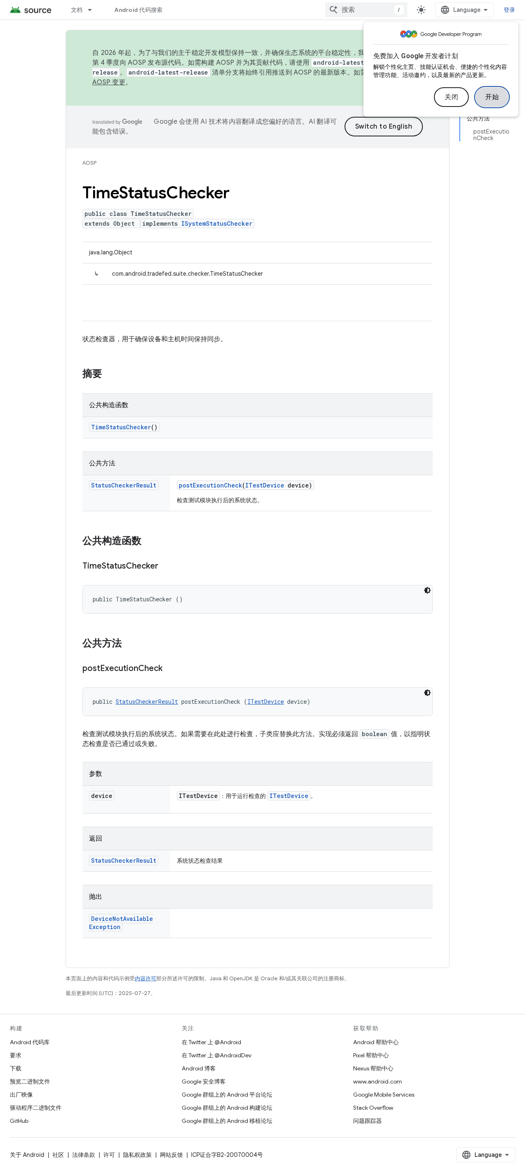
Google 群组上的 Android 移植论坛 (227, 1120)
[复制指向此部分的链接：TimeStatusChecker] (166, 566)
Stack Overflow (373, 1107)
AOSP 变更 (109, 82)
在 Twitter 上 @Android (211, 1042)
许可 (109, 1155)
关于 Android (27, 1155)
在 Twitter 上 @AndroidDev (216, 1055)
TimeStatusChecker (121, 427)
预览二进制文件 (30, 1081)
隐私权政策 (137, 1155)
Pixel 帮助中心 (371, 1055)
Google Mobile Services (383, 1094)
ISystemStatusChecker (216, 223)
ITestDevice (264, 485)
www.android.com (377, 1081)
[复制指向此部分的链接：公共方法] (130, 644)
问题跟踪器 (367, 1120)
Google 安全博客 (204, 1081)
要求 (15, 1055)
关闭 (451, 97)
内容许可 (145, 978)
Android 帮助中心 (376, 1042)
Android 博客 (199, 1068)
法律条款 (83, 1155)
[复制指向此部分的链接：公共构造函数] (150, 541)
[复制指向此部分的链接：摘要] (110, 374)
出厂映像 (21, 1094)
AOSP (89, 162)
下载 (15, 1068)
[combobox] (366, 9)
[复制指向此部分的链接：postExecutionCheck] (170, 669)
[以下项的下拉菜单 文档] (93, 10)
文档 (77, 10)
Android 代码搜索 (138, 10)
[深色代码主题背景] (427, 590)
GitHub (19, 1120)
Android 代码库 (30, 1042)
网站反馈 (171, 1155)
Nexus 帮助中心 (373, 1068)
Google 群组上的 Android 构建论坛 (227, 1107)
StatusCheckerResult (123, 485)
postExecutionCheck (210, 485)
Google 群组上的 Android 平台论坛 (227, 1094)
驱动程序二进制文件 (36, 1107)
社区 (58, 1155)
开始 (492, 97)
